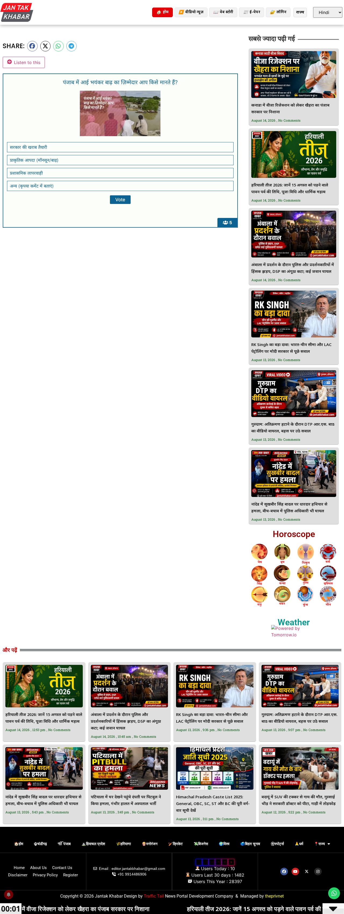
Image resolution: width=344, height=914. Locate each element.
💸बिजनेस (201, 844)
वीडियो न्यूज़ (190, 12)
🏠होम (18, 844)
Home (19, 867)
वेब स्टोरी (223, 12)
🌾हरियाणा (123, 844)
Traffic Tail (154, 896)
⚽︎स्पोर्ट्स (277, 844)
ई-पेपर (251, 12)
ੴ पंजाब (64, 844)
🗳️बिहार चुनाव (250, 844)
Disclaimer (17, 875)
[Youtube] (295, 871)
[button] (32, 46)
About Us (38, 867)
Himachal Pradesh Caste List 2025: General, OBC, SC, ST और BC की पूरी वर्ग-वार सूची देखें (213, 804)
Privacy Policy (45, 875)
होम (162, 12)
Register (70, 875)
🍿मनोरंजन (149, 844)
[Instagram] (318, 871)
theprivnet (274, 896)
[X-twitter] (306, 871)
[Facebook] (284, 871)
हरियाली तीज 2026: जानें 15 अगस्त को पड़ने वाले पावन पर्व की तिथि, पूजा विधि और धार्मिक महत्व (233, 909)
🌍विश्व (224, 844)
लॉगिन (278, 12)
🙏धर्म (299, 844)
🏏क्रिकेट (175, 844)
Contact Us (62, 867)
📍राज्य (319, 844)
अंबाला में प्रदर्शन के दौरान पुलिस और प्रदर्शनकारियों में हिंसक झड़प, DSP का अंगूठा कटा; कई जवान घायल (126, 721)
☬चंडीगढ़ (40, 844)
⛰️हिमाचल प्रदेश (93, 844)
